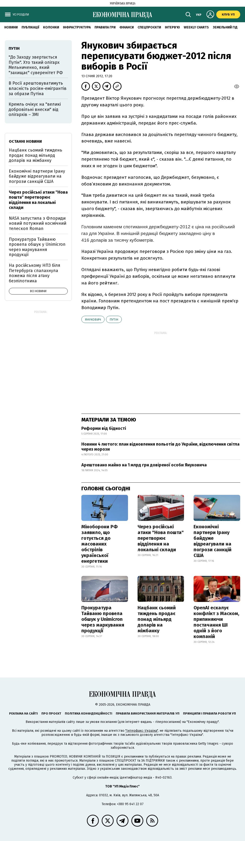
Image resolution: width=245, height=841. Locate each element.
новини (11, 27)
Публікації (30, 27)
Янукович (93, 319)
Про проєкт (51, 713)
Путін (114, 319)
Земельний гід (225, 27)
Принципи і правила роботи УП (209, 713)
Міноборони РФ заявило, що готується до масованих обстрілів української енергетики (99, 544)
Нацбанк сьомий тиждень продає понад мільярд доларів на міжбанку (157, 619)
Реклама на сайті (23, 713)
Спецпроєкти (149, 27)
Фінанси (126, 27)
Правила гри (105, 27)
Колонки (51, 27)
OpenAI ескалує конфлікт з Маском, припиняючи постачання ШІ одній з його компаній (216, 622)
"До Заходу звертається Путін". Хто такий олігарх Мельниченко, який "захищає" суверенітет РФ (36, 65)
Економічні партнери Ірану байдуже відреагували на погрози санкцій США (213, 541)
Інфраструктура (77, 27)
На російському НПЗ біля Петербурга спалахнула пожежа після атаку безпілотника (34, 273)
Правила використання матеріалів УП (147, 713)
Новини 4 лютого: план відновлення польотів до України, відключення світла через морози (160, 447)
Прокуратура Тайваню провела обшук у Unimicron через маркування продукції (102, 619)
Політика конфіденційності (88, 713)
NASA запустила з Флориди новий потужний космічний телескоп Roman (37, 223)
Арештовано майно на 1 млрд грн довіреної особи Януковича (144, 465)
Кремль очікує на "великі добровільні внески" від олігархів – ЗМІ (35, 109)
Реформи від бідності (103, 428)
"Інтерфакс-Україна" (141, 731)
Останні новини (25, 141)
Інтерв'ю (172, 27)
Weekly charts (196, 27)
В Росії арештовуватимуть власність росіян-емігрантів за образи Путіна (38, 88)
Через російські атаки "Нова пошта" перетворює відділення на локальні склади (161, 538)
